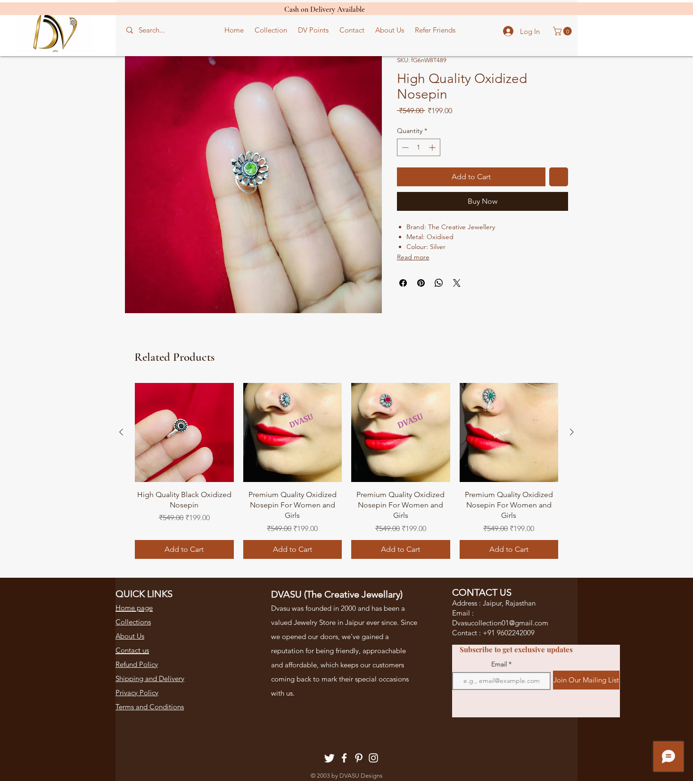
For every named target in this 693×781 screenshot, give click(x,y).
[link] (563, 31)
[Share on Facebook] (403, 283)
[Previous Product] (121, 432)
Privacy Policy (137, 692)
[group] (347, 470)
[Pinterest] (359, 758)
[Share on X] (456, 283)
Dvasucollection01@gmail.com (500, 622)
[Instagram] (373, 758)
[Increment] (433, 147)
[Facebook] (344, 758)
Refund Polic (135, 664)
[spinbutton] (418, 147)
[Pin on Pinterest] (421, 283)
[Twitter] (329, 758)
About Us (130, 635)
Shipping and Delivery (150, 678)
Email (499, 664)
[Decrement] (404, 147)
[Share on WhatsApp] (439, 283)
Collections (133, 621)
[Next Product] (572, 432)
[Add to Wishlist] (558, 176)
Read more (413, 257)
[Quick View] (184, 432)
